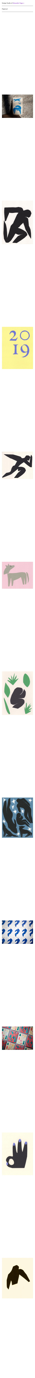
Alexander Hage (18, 3)
